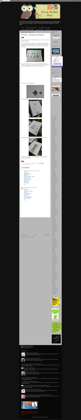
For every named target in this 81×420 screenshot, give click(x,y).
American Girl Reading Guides (31, 27)
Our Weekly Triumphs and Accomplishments (33, 389)
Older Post (46, 234)
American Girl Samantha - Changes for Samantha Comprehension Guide (36, 385)
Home (22, 27)
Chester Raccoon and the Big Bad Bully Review (30, 381)
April (52, 125)
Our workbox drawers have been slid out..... (33, 358)
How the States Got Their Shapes (44, 27)
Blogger (46, 417)
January (53, 176)
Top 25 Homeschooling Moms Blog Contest (29, 377)
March (53, 126)
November (53, 131)
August (53, 119)
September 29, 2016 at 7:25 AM (34, 170)
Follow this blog (56, 95)
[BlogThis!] (40, 163)
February (53, 127)
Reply (25, 184)
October (53, 117)
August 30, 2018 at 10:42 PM (32, 187)
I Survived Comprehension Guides (27, 29)
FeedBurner (56, 42)
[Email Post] (37, 163)
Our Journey (47, 29)
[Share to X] (41, 163)
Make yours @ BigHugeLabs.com (25, 348)
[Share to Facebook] (42, 163)
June (53, 122)
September (54, 118)
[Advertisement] (35, 226)
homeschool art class (27, 164)
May (52, 123)
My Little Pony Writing (39, 29)
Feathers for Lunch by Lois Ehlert (31, 352)
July (52, 121)
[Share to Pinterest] (43, 163)
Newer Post (24, 234)
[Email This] (39, 163)
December (53, 130)
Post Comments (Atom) (30, 237)
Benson (25, 187)
